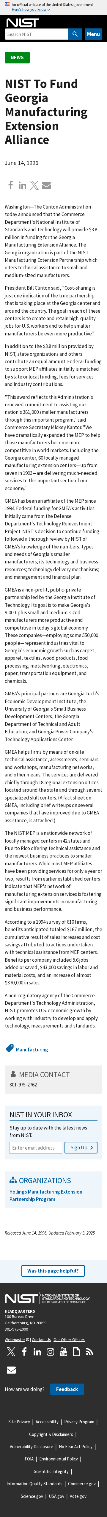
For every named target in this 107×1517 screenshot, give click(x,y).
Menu (93, 34)
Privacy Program (79, 1422)
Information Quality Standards (34, 1483)
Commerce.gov (82, 1483)
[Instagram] (50, 1351)
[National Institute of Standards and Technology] (47, 1298)
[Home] (23, 22)
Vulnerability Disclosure (31, 1446)
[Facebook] (11, 185)
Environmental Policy (58, 1459)
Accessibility (47, 1422)
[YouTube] (63, 1351)
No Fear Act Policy (75, 1446)
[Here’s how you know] (53, 7)
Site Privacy (19, 1422)
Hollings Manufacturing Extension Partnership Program (46, 1195)
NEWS (17, 57)
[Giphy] (76, 1351)
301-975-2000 (16, 1329)
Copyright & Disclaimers (51, 1434)
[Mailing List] (11, 1369)
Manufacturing (32, 1049)
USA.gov (56, 1496)
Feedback (67, 1389)
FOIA (29, 1459)
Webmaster (15, 1339)
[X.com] (34, 185)
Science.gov (32, 1496)
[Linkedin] (23, 185)
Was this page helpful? (53, 1270)
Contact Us (41, 1339)
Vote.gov (78, 1496)
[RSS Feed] (89, 1351)
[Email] (46, 185)
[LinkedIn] (37, 1351)
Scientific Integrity (51, 1471)
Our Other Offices (69, 1339)
